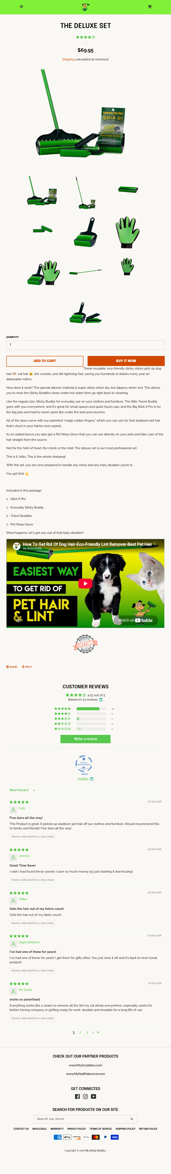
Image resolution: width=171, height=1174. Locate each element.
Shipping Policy (125, 1129)
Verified (83, 779)
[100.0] (83, 763)
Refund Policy (148, 1129)
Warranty (57, 1129)
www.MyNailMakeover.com (85, 1074)
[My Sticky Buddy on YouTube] (93, 1097)
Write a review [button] (85, 739)
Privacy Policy (76, 1129)
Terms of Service (100, 1129)
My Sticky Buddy (95, 1150)
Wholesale (39, 1129)
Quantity (12, 337)
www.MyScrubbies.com (85, 1065)
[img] (19, 802)
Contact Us (21, 1129)
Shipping (68, 59)
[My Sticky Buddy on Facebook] (77, 1097)
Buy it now (126, 361)
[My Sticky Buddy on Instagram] (85, 1097)
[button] (85, 37)
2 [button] (80, 1032)
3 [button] (87, 1032)
